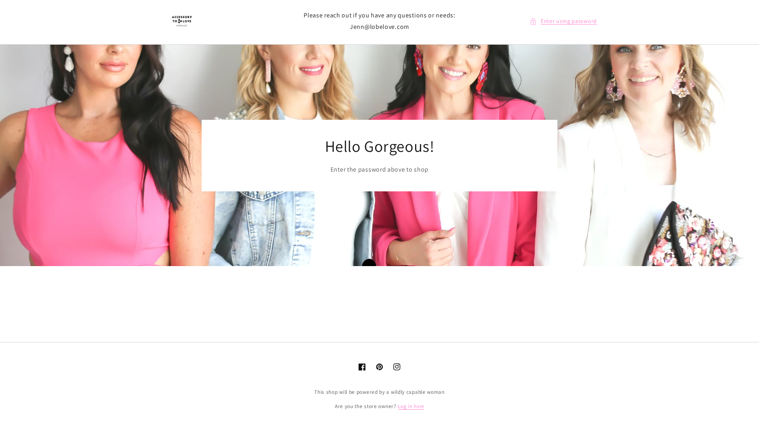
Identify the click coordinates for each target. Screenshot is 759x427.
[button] (563, 21)
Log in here (411, 406)
